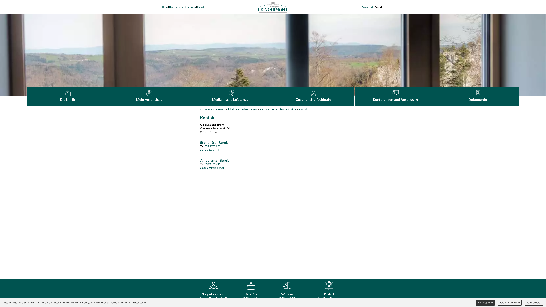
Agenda (179, 7)
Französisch (367, 7)
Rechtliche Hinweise (329, 298)
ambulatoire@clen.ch (212, 167)
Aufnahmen (190, 7)
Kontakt (201, 7)
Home (165, 7)
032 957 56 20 (212, 146)
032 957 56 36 (212, 164)
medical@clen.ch (209, 150)
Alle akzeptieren (485, 302)
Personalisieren (534, 302)
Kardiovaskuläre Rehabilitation (278, 109)
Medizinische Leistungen (242, 109)
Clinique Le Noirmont (273, 7)
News (172, 7)
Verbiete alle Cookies (510, 302)
